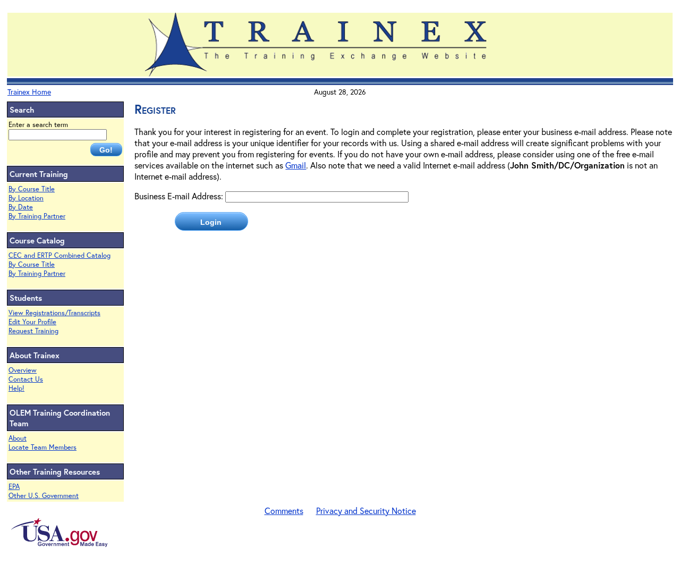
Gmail (295, 165)
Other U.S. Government (43, 495)
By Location (26, 198)
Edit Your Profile (32, 321)
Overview (22, 370)
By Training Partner (36, 216)
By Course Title (31, 188)
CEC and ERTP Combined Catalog (59, 255)
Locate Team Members (42, 447)
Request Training (33, 330)
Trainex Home (29, 92)
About (17, 438)
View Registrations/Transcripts (54, 312)
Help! (16, 388)
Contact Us (25, 379)
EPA (14, 486)
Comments (284, 510)
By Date (20, 207)
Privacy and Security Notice (366, 510)
